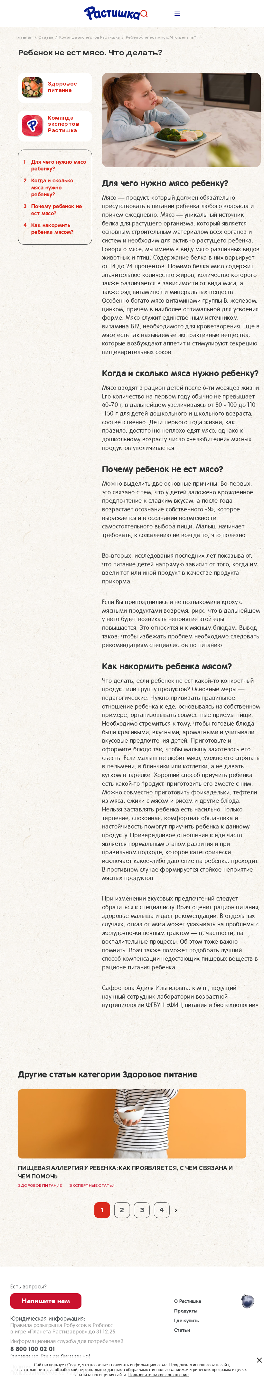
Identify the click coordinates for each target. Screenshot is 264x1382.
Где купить (186, 1320)
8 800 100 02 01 (50, 1352)
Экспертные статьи (92, 1185)
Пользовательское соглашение (158, 1374)
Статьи (182, 1330)
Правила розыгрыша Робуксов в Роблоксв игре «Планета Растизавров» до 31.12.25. (63, 1328)
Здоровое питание (40, 1185)
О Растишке (188, 1301)
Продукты (186, 1311)
